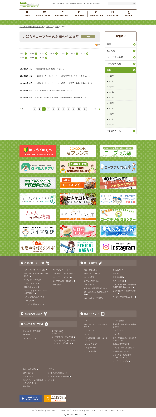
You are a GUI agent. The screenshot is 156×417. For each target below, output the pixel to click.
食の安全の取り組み (91, 281)
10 (79, 109)
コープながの (103, 410)
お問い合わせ (70, 3)
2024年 (42, 53)
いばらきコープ (65, 410)
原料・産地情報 (118, 281)
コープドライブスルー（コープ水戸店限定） (35, 292)
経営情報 (26, 335)
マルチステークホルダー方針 (58, 376)
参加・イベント (91, 314)
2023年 (52, 53)
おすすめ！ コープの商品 (93, 298)
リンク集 (51, 380)
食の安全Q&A (118, 270)
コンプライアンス (29, 338)
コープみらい (51, 410)
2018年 (32, 58)
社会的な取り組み (33, 314)
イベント (87, 321)
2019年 (22, 58)
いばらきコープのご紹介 (32, 331)
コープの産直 (89, 277)
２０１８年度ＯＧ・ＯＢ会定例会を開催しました (53, 90)
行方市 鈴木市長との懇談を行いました (49, 69)
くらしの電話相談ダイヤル (34, 297)
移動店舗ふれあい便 (31, 287)
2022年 (62, 53)
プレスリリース (114, 131)
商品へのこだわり (90, 270)
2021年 (73, 53)
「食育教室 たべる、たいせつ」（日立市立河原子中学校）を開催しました (64, 83)
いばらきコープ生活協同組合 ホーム (32, 27)
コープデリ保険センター (33, 304)
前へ (23, 109)
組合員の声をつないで (121, 351)
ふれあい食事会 (90, 348)
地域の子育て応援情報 (121, 344)
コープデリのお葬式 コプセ (63, 281)
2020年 (83, 53)
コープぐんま (90, 410)
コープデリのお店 (115, 57)
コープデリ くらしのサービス (64, 273)
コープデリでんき (31, 283)
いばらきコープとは (33, 324)
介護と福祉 (57, 285)
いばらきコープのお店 (32, 280)
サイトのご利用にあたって (57, 373)
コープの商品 (90, 263)
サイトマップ (28, 376)
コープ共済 (28, 301)
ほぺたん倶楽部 (90, 351)
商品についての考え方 (92, 273)
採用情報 (97, 3)
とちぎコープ (78, 410)
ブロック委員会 (118, 321)
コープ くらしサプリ (120, 361)
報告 (57, 27)
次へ (96, 109)
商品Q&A (116, 273)
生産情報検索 (118, 277)
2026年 (22, 53)
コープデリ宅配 (114, 64)
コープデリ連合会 (37, 410)
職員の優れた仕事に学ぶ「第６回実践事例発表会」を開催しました (60, 97)
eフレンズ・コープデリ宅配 (34, 270)
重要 (109, 44)
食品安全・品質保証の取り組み (95, 288)
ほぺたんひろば (90, 330)
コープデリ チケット (60, 270)
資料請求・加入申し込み (85, 3)
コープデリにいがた (118, 410)
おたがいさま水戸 (90, 344)
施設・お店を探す (58, 3)
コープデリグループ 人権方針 (63, 337)
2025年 (32, 53)
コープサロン (118, 330)
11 (85, 109)
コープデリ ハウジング (61, 277)
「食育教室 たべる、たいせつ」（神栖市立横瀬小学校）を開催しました (63, 76)
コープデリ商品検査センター (123, 297)
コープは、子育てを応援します (124, 348)
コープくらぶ (89, 334)
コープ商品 (88, 285)
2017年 (42, 58)
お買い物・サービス (34, 263)
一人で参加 (117, 334)
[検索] (134, 4)
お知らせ (49, 27)
